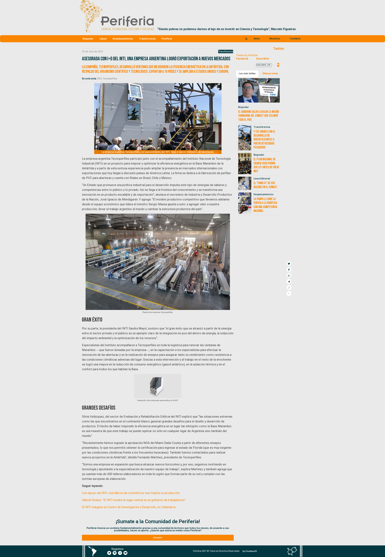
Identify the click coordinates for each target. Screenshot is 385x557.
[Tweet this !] (288, 263)
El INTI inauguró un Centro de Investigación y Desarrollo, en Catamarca (129, 507)
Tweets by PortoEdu (247, 55)
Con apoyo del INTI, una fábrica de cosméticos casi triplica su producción (131, 493)
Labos (103, 38)
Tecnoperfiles (110, 78)
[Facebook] (115, 553)
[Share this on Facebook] (288, 269)
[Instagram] (120, 553)
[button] (302, 29)
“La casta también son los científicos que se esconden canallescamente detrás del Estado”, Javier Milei (228, 29)
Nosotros (275, 38)
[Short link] (288, 287)
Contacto (295, 38)
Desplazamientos (123, 38)
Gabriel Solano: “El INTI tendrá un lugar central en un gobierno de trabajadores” (134, 500)
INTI (99, 78)
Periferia (167, 38)
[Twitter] (109, 553)
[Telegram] (288, 281)
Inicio (257, 38)
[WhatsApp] (288, 275)
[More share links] (288, 293)
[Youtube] (125, 553)
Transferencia (147, 38)
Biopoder (88, 38)
